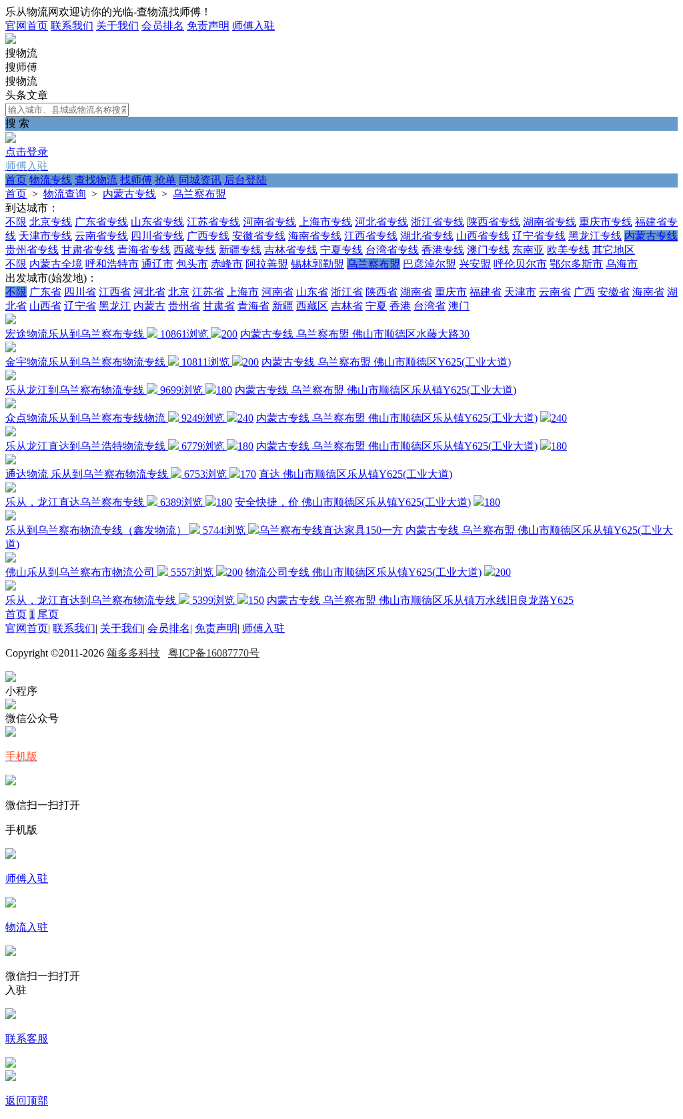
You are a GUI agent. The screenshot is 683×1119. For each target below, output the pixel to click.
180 (224, 390)
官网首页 (26, 25)
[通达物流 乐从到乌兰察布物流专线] (10, 460)
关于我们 (117, 25)
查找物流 (96, 179)
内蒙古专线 (129, 194)
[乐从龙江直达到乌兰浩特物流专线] (10, 432)
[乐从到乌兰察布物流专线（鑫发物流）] (10, 516)
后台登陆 (245, 179)
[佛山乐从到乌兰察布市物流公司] (10, 559)
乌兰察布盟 (199, 194)
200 (229, 334)
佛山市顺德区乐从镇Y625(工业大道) (431, 390)
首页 (16, 179)
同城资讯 (200, 179)
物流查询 (64, 194)
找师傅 (136, 179)
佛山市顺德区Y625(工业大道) (442, 362)
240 (245, 418)
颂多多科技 (133, 653)
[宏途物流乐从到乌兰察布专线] (10, 320)
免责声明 (208, 25)
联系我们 (72, 25)
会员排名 (162, 25)
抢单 (165, 179)
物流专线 (50, 179)
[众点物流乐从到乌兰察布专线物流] (10, 404)
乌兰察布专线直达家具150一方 (331, 530)
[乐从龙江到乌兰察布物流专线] (10, 376)
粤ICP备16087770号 (213, 653)
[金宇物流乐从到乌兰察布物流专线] (10, 348)
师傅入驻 (253, 25)
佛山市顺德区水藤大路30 (411, 334)
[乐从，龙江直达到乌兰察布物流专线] (10, 587)
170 (248, 474)
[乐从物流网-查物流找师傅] (10, 40)
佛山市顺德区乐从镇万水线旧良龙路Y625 (476, 600)
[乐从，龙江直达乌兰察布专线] (10, 488)
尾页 (48, 614)
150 (256, 600)
